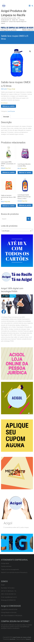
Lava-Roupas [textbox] (16, 231)
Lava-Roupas (11, 111)
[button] (30, 51)
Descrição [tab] (6, 116)
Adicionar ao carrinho (8, 106)
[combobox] (17, 230)
